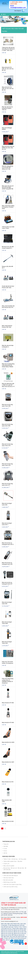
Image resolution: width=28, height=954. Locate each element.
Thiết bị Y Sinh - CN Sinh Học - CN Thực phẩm (14, 859)
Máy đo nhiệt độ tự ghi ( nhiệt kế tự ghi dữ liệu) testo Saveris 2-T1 (8, 385)
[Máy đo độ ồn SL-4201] (8, 752)
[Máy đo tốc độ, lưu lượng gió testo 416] (8, 555)
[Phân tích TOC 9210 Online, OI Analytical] (8, 653)
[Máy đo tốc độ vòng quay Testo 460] (8, 396)
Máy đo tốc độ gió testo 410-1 (7, 523)
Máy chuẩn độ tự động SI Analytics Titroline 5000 (8, 207)
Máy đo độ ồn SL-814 (7, 781)
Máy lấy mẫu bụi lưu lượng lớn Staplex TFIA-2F (7, 108)
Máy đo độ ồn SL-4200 (8, 742)
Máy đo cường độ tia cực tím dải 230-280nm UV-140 (7, 167)
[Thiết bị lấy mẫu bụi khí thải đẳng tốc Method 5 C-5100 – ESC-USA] (8, 41)
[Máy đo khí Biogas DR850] (8, 120)
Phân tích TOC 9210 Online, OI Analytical (7, 662)
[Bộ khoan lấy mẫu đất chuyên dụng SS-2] (8, 238)
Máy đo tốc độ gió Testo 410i (7, 642)
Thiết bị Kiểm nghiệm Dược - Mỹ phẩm (12, 861)
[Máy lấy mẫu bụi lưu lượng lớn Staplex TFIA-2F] (8, 100)
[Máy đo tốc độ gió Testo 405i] (8, 614)
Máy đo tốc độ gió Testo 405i (7, 622)
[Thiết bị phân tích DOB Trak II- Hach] (8, 219)
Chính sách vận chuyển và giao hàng (12, 884)
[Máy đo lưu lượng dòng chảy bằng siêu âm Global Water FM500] (8, 357)
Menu (4, 14)
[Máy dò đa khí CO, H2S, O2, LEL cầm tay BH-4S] (8, 80)
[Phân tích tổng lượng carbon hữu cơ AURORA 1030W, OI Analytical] (8, 673)
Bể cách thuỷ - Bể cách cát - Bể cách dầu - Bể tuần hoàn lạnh (14, 868)
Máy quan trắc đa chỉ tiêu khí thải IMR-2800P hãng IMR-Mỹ (7, 187)
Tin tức (5, 850)
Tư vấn (5, 848)
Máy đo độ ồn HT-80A (8, 722)
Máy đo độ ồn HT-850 (8, 702)
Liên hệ (5, 853)
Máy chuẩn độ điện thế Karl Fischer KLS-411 (8, 306)
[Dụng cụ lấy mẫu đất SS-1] (8, 258)
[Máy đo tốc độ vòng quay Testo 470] (8, 436)
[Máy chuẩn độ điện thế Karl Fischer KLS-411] (8, 298)
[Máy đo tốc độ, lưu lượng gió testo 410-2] (8, 535)
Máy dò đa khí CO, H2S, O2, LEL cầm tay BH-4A (8, 69)
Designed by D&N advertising (11, 952)
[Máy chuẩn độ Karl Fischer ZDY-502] (8, 317)
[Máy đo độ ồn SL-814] (8, 772)
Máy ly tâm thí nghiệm (8, 865)
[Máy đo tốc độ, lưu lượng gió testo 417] (8, 574)
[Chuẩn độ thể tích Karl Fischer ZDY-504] (8, 278)
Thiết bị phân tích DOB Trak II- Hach (8, 227)
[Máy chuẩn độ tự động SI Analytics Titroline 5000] (8, 199)
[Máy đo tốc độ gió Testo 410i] (8, 634)
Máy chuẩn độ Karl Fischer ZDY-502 (7, 326)
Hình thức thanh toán (8, 877)
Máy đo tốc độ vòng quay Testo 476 (7, 464)
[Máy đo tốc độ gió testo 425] (8, 594)
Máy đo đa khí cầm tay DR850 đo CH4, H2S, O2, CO (8, 148)
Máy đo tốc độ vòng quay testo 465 (7, 425)
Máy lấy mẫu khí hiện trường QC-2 (7, 346)
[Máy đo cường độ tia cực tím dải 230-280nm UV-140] (8, 159)
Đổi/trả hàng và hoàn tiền (9, 882)
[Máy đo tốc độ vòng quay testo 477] (8, 475)
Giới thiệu (5, 846)
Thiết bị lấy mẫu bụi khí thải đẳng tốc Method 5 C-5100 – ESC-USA (8, 49)
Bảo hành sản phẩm (8, 880)
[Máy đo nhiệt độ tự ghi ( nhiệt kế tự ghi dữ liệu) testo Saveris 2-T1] (8, 377)
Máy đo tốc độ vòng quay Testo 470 (7, 444)
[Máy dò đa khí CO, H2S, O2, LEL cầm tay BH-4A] (8, 60)
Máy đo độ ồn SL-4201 (8, 762)
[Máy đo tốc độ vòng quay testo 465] (8, 416)
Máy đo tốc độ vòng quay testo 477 (7, 484)
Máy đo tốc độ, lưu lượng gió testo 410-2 (8, 543)
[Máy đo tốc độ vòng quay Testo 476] (8, 456)
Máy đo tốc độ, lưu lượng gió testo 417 (7, 583)
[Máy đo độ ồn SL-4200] (8, 732)
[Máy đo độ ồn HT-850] (8, 693)
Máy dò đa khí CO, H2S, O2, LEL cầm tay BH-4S (8, 88)
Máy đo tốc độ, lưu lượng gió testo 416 (7, 563)
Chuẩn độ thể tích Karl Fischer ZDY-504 (8, 286)
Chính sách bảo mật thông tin (10, 875)
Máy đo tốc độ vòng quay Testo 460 (7, 405)
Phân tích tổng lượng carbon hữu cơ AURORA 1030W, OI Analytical (7, 681)
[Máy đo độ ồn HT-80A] (8, 713)
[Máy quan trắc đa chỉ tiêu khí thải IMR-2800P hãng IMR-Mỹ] (8, 179)
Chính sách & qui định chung (10, 886)
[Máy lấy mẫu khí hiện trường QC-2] (8, 337)
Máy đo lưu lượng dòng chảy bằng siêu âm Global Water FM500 (8, 365)
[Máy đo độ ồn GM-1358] (8, 792)
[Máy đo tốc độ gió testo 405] (8, 495)
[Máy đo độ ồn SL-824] (8, 812)
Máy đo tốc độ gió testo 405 (7, 504)
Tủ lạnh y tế (6, 863)
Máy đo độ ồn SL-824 (8, 821)
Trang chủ (5, 844)
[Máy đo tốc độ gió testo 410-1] (8, 515)
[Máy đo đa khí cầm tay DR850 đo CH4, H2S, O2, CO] (8, 139)
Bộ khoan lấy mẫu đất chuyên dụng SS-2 (8, 247)
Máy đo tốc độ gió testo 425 (7, 602)
